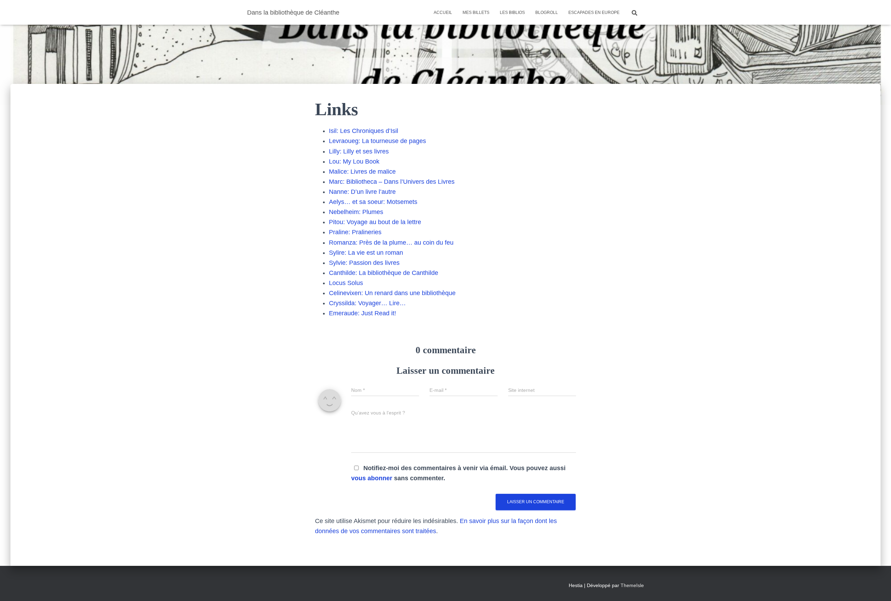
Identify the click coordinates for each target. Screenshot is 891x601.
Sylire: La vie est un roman (366, 252)
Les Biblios (512, 12)
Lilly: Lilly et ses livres (359, 151)
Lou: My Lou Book (354, 161)
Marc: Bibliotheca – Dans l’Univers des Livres (392, 181)
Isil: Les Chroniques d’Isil (363, 130)
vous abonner (371, 478)
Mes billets (476, 12)
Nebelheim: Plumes (356, 211)
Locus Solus (346, 282)
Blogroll (546, 12)
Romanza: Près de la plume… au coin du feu (391, 242)
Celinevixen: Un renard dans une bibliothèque (392, 293)
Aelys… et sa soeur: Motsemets (373, 201)
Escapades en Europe (594, 12)
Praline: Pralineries (355, 232)
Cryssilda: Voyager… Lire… (367, 303)
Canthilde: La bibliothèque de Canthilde (383, 272)
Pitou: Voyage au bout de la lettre (375, 222)
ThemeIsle (632, 585)
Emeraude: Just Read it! (362, 313)
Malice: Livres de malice (362, 171)
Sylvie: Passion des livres (364, 262)
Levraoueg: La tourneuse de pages (377, 140)
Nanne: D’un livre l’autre (362, 191)
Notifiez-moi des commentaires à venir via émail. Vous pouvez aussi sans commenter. (458, 473)
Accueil (443, 12)
